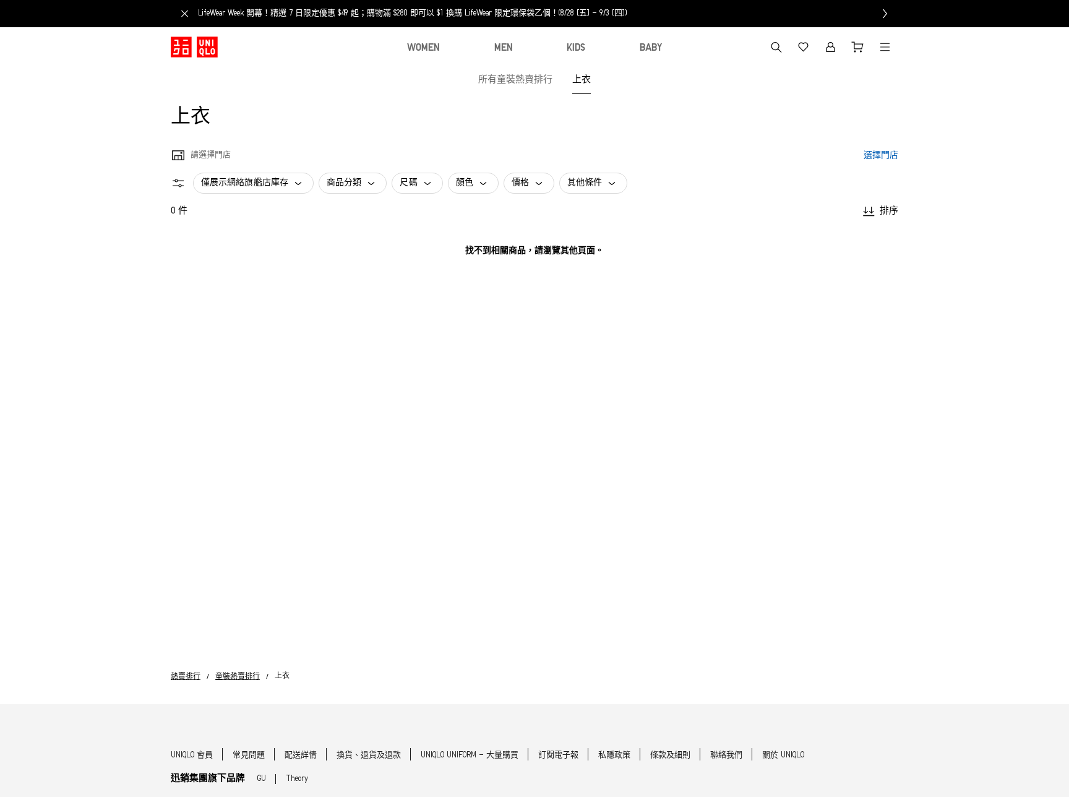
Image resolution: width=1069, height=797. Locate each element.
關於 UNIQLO (783, 755)
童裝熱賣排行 (237, 677)
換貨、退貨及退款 (369, 755)
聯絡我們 (726, 755)
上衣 (581, 80)
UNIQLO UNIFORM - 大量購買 (469, 755)
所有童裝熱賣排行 (515, 80)
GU (261, 779)
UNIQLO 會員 (192, 755)
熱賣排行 (185, 677)
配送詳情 (301, 755)
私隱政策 (614, 755)
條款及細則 (670, 755)
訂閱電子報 (558, 755)
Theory (297, 779)
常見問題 (249, 755)
